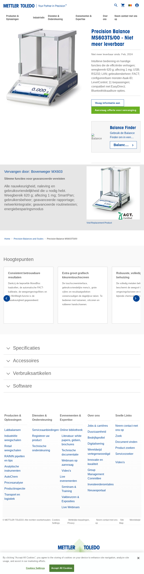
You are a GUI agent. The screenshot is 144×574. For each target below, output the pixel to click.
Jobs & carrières (98, 425)
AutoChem (11, 476)
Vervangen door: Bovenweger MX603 (33, 171)
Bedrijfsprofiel (96, 437)
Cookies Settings (56, 521)
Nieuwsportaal (97, 490)
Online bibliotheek (71, 429)
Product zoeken (125, 447)
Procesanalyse (13, 482)
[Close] (138, 558)
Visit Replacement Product (99, 223)
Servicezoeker (124, 453)
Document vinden (126, 441)
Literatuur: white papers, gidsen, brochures (71, 440)
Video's (66, 470)
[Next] (136, 299)
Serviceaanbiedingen (45, 429)
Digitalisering (96, 443)
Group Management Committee (96, 474)
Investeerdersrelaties (101, 484)
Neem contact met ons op (125, 17)
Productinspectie (14, 488)
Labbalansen (12, 429)
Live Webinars (71, 507)
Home (7, 239)
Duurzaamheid (97, 431)
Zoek (118, 435)
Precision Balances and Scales (28, 239)
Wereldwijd (135, 520)
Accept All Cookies (61, 568)
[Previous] (8, 299)
